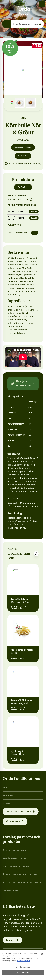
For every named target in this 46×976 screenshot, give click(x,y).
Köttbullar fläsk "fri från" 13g (16, 866)
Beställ (34, 211)
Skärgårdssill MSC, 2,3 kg (14, 858)
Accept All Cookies (23, 973)
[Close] (42, 953)
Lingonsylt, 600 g (10, 890)
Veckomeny (8, 795)
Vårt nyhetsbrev (13, 821)
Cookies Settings (23, 967)
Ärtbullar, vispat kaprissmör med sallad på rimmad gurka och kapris (22, 882)
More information (23, 961)
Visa (35, 233)
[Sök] (40, 24)
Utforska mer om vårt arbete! (18, 811)
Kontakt (6, 803)
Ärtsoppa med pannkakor (14, 850)
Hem (5, 787)
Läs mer (10, 940)
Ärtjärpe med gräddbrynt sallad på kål (20, 874)
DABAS (23, 187)
